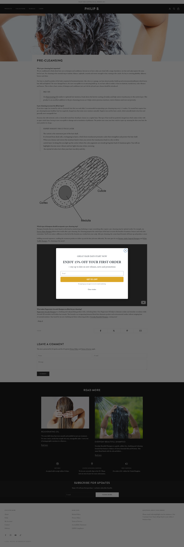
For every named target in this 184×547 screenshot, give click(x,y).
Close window (92, 289)
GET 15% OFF (92, 279)
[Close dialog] (125, 250)
